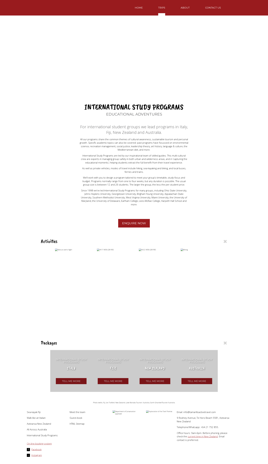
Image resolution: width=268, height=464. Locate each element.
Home (139, 7)
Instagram (35, 455)
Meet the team (77, 412)
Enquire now (134, 223)
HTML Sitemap (77, 423)
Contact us (213, 7)
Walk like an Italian (36, 417)
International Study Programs (42, 435)
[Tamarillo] (62, 15)
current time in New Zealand (203, 436)
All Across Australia (37, 429)
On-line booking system (39, 443)
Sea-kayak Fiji (33, 412)
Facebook (35, 449)
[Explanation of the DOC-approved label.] (129, 412)
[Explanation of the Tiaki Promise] (161, 411)
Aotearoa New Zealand (39, 423)
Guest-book (76, 417)
